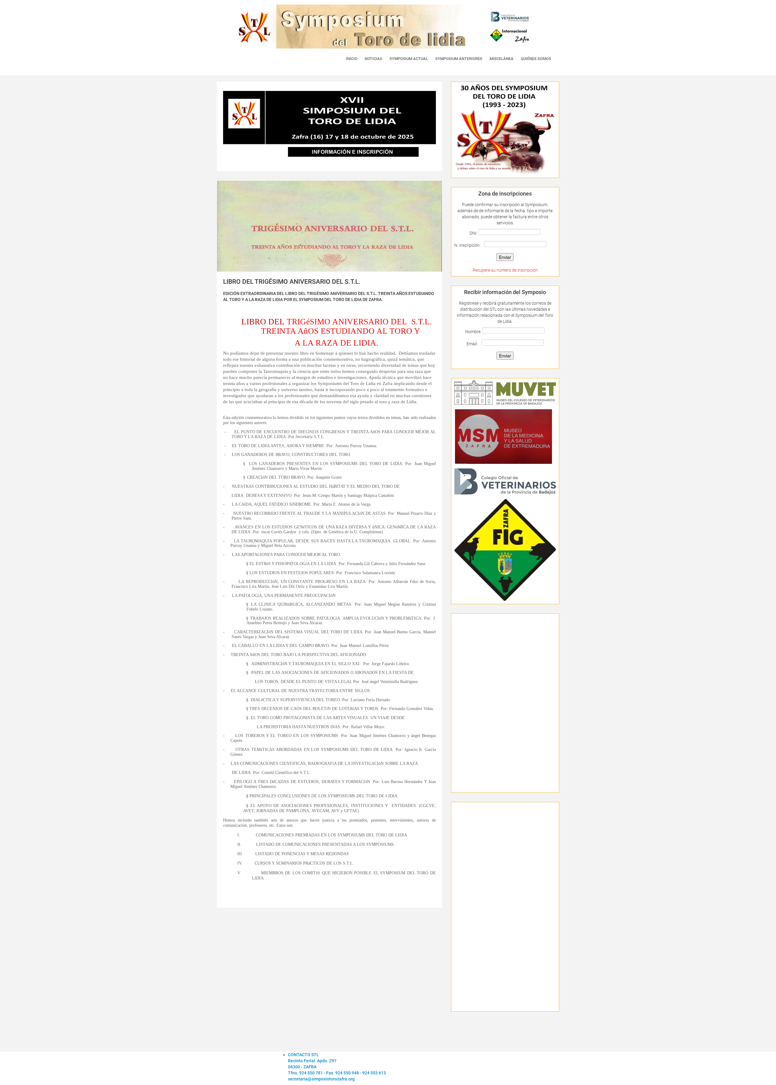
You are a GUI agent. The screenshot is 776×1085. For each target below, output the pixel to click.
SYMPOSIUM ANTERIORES (458, 58)
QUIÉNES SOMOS (536, 58)
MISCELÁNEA (501, 58)
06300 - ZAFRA (302, 1066)
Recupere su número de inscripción (505, 270)
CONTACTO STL (303, 1054)
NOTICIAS (373, 58)
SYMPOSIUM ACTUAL (409, 58)
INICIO (351, 58)
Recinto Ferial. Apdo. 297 (312, 1060)
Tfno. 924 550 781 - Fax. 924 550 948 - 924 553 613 (337, 1072)
